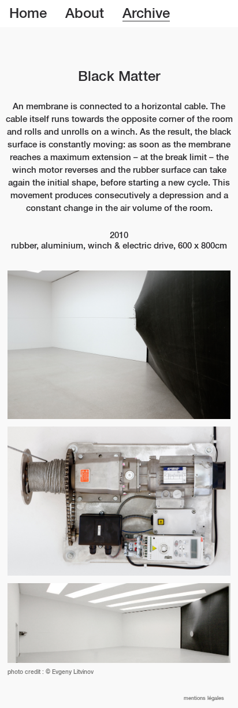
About (84, 14)
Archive (146, 14)
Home (28, 14)
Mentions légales (204, 698)
